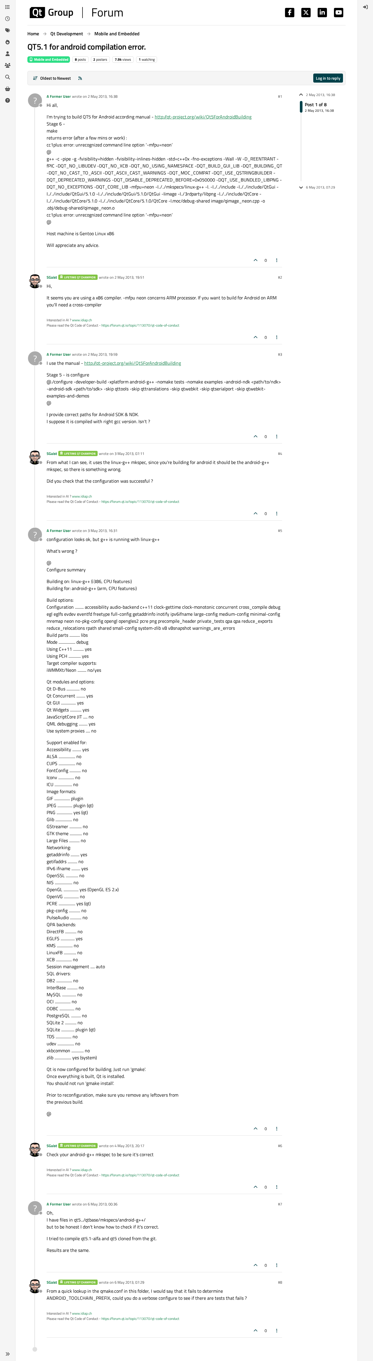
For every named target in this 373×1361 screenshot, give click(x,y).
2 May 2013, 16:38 (102, 96)
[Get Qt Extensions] (7, 88)
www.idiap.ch (82, 320)
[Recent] (7, 18)
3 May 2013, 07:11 (129, 453)
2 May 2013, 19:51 (129, 277)
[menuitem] (365, 7)
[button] (7, 1354)
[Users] (7, 53)
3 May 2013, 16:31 (102, 530)
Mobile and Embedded (50, 59)
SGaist (52, 277)
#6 (280, 1146)
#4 (280, 453)
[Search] (7, 77)
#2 (280, 277)
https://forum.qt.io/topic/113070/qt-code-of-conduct (140, 325)
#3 (280, 354)
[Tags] (7, 30)
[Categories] (7, 7)
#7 (280, 1204)
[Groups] (7, 65)
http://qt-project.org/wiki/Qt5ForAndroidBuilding (203, 116)
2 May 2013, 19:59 (102, 354)
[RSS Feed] (80, 78)
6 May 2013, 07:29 (129, 1282)
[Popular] (7, 42)
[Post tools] (277, 260)
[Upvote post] (255, 260)
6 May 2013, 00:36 (102, 1204)
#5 (280, 530)
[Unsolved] (7, 100)
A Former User (59, 96)
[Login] (365, 7)
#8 (280, 1282)
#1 (280, 96)
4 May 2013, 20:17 (129, 1146)
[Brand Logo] (76, 12)
